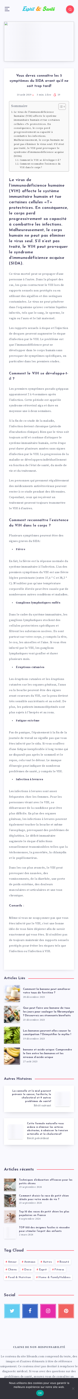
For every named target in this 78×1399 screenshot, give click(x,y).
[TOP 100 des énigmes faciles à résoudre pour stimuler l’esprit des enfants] (10, 1232)
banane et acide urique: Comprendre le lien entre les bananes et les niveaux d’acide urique (47, 1053)
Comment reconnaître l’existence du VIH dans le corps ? (40, 166)
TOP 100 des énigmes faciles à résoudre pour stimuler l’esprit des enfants (44, 1229)
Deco (27, 1269)
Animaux (30, 1261)
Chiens (12, 1269)
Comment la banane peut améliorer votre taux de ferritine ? (46, 991)
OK (40, 1393)
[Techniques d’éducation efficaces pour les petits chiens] (10, 1184)
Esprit (43, 1269)
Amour (12, 1261)
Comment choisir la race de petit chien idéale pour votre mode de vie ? (44, 1197)
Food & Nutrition (19, 1277)
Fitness (59, 1269)
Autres (47, 1261)
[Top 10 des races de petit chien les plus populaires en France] (10, 1216)
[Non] (73, 1388)
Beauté (64, 1261)
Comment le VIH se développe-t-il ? (41, 160)
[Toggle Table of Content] (60, 106)
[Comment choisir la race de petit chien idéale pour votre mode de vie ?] (10, 1200)
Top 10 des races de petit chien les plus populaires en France (44, 1213)
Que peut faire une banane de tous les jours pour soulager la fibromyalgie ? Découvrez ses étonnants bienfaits (48, 1012)
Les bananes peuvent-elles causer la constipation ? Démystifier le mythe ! (47, 1033)
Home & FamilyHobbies (54, 1277)
